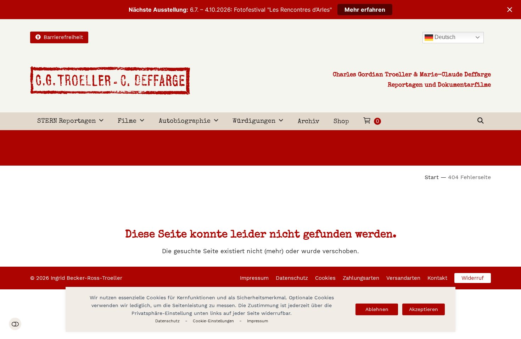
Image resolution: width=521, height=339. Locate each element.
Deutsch (444, 37)
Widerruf (472, 278)
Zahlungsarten (361, 278)
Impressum (257, 321)
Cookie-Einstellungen (213, 321)
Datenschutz (167, 321)
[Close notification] (509, 9)
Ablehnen (376, 309)
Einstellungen (15, 324)
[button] (480, 121)
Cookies (325, 278)
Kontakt (437, 278)
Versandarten (403, 278)
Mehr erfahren (364, 9)
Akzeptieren (423, 309)
